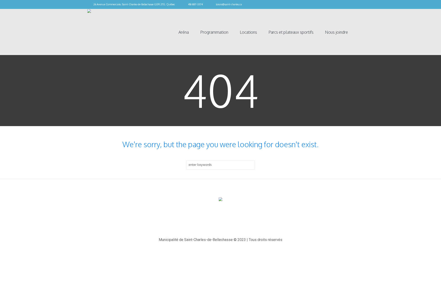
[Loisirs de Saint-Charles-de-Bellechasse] (220, 199)
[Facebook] (351, 4)
